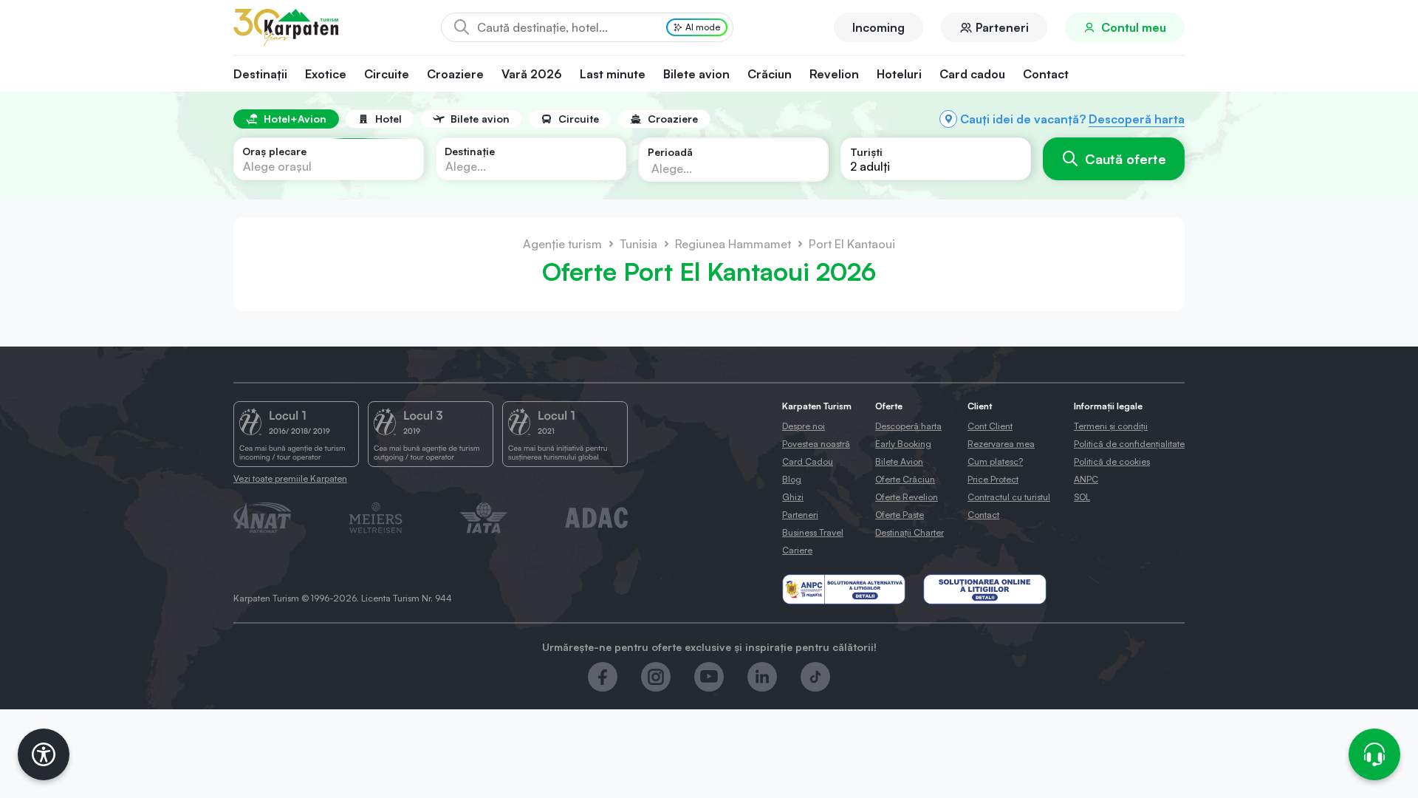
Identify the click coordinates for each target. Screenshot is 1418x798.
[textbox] (277, 166)
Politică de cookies (1112, 461)
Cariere (797, 550)
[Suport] (1374, 754)
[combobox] (328, 158)
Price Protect (992, 479)
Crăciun (769, 73)
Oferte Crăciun (905, 479)
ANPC (1086, 479)
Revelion (834, 73)
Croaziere (455, 73)
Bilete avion (696, 73)
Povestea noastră (816, 443)
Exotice (325, 73)
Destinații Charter (909, 532)
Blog (791, 479)
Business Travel (812, 532)
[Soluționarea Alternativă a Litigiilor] (843, 589)
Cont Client (990, 426)
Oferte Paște (899, 514)
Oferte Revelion (906, 496)
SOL (1082, 496)
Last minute (612, 73)
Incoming (878, 27)
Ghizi (793, 496)
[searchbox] (721, 168)
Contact (1046, 73)
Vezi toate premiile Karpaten (290, 478)
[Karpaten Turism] (285, 27)
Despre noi (803, 426)
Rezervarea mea (1001, 443)
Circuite (386, 73)
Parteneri (1002, 27)
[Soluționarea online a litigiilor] (985, 589)
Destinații (260, 73)
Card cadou (972, 73)
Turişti (866, 152)
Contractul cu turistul (1008, 496)
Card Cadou (807, 461)
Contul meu (1133, 27)
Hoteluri (899, 73)
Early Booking (903, 443)
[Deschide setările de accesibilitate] (43, 754)
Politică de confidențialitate (1129, 443)
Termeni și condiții (1111, 426)
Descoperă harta (1137, 119)
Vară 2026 (531, 73)
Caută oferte (1125, 159)
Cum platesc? (995, 461)
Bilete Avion (899, 461)
